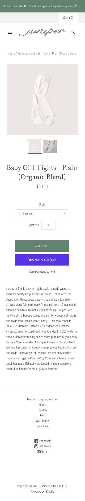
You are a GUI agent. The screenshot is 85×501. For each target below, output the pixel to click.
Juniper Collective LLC (53, 486)
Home (11, 53)
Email (44, 451)
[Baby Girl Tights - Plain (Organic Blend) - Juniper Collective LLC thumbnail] (35, 147)
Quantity (34, 225)
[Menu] (10, 32)
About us (42, 426)
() (68, 18)
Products (22, 53)
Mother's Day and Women (42, 399)
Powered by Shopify (42, 491)
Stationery (42, 421)
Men (42, 415)
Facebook (44, 441)
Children (42, 410)
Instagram (44, 446)
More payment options (42, 271)
